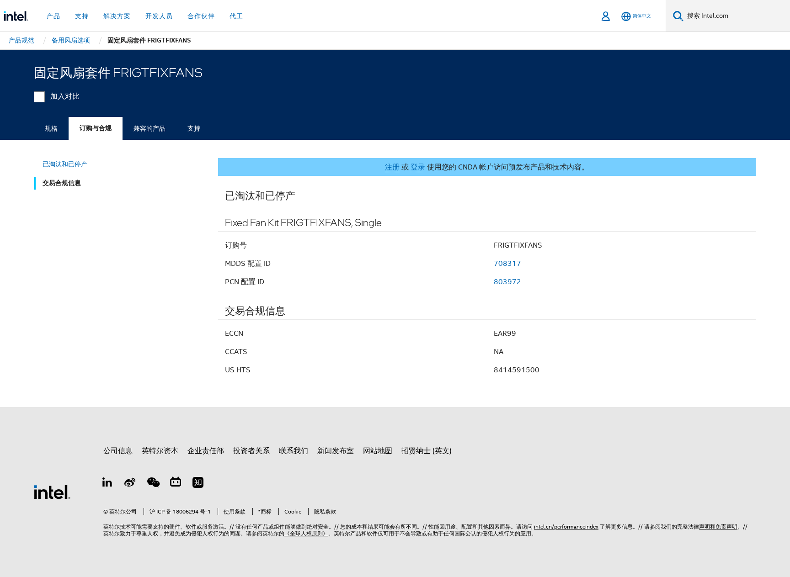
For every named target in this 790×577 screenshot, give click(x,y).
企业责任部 (205, 450)
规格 (51, 128)
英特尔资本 (160, 450)
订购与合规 (96, 128)
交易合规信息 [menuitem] (62, 183)
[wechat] (152, 484)
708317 (507, 263)
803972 (507, 281)
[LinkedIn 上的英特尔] (107, 484)
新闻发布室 (335, 450)
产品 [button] (53, 16)
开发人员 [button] (159, 16)
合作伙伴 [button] (201, 16)
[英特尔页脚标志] (52, 491)
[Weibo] (130, 484)
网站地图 (377, 450)
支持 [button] (82, 16)
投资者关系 (251, 450)
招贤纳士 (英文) (426, 450)
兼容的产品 (149, 128)
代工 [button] (236, 16)
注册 (392, 167)
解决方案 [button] (117, 16)
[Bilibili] (175, 484)
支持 (193, 128)
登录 (418, 167)
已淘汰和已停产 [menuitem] (65, 164)
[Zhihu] (198, 484)
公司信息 (118, 450)
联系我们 (293, 450)
